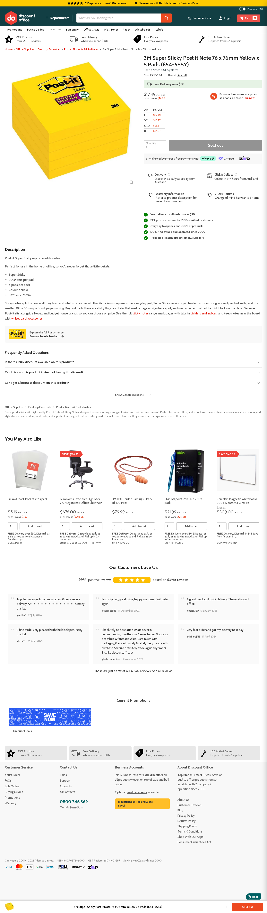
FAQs (8, 780)
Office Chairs (91, 29)
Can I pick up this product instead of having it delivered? (44, 372)
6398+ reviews (177, 580)
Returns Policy (186, 821)
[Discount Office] (20, 18)
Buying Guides (35, 29)
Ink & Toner (111, 29)
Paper (126, 29)
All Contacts (67, 792)
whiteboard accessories (27, 318)
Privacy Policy (186, 815)
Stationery (72, 29)
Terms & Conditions (189, 831)
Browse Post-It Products (45, 336)
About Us (183, 800)
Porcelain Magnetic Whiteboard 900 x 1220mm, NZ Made (237, 501)
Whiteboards (143, 29)
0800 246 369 (74, 801)
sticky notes (141, 313)
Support (65, 780)
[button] (57, 18)
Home (9, 49)
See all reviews (162, 671)
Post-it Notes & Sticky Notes (81, 49)
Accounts (66, 786)
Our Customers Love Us (133, 567)
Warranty (10, 803)
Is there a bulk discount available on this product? (39, 362)
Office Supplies (25, 49)
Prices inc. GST (255, 9)
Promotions (14, 29)
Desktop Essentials (49, 49)
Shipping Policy (187, 826)
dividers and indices (204, 313)
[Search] (166, 18)
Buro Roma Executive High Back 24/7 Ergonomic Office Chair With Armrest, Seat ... (81, 502)
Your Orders (12, 775)
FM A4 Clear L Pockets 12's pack (27, 499)
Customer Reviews (189, 805)
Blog (180, 810)
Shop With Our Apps (190, 837)
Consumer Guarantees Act (194, 842)
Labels (159, 29)
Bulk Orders (12, 786)
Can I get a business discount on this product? (37, 383)
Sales (63, 775)
